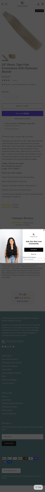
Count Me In (34, 249)
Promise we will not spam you (29, 257)
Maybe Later (33, 254)
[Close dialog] (44, 230)
